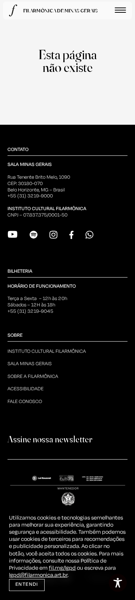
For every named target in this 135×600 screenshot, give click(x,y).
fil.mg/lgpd (62, 568)
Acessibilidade (26, 389)
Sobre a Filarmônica (33, 376)
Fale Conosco (25, 401)
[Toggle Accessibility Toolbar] (118, 583)
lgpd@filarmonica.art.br (38, 575)
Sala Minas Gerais (30, 364)
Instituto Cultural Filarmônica (47, 351)
